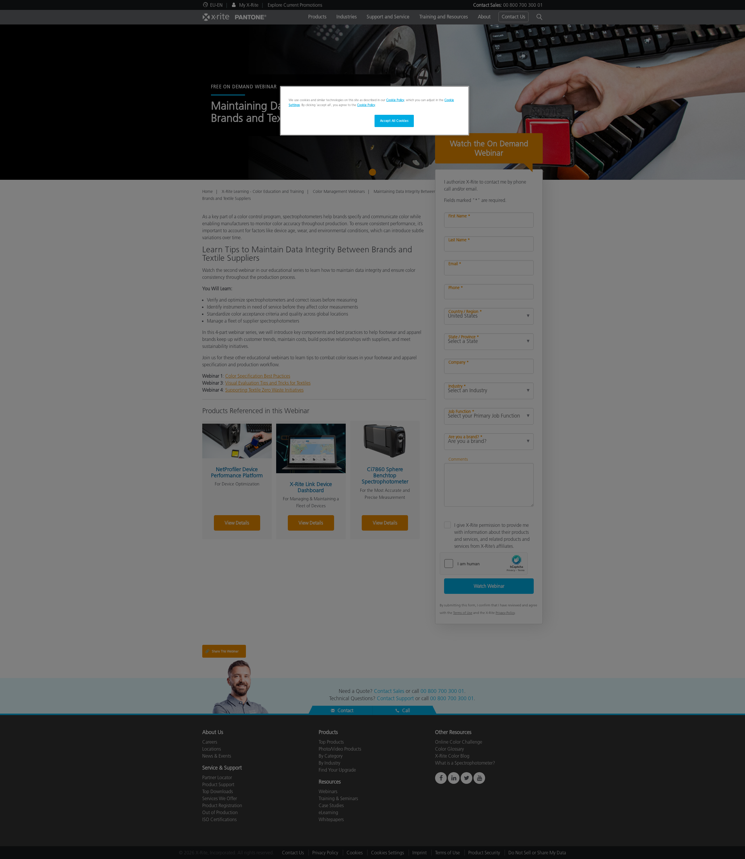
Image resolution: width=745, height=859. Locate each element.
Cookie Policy (395, 100)
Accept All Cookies (394, 121)
